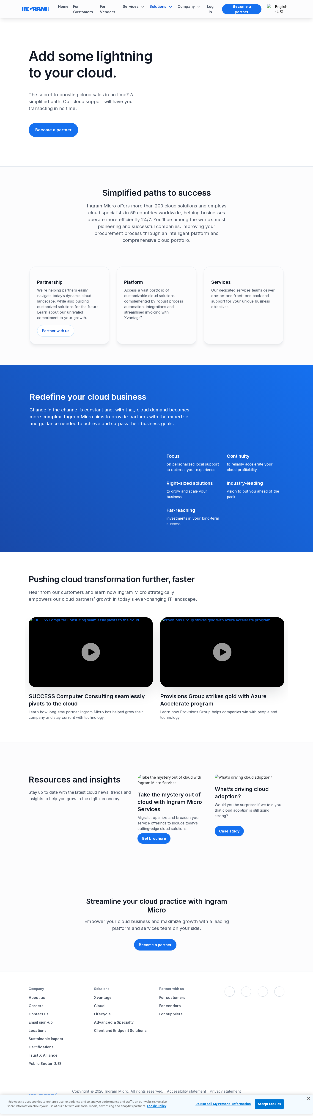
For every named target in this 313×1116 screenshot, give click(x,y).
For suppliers (171, 1014)
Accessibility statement (186, 1091)
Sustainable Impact (46, 1038)
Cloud (99, 1005)
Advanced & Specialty (114, 1022)
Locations (38, 1030)
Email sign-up (41, 1022)
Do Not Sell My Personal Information (223, 1104)
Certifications (41, 1047)
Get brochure (154, 838)
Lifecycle (102, 1014)
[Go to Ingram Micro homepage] (35, 9)
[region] (156, 1104)
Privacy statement (225, 1091)
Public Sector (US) (45, 1063)
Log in (210, 9)
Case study (229, 831)
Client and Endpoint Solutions (120, 1030)
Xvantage (103, 997)
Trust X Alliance (43, 1055)
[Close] (308, 1098)
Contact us (39, 1014)
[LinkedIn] (263, 991)
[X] (246, 991)
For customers (172, 997)
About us (37, 997)
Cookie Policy (156, 1106)
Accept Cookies (269, 1104)
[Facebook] (230, 991)
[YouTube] (279, 991)
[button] (134, 6)
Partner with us (55, 330)
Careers (36, 1005)
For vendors (170, 1005)
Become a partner (242, 9)
